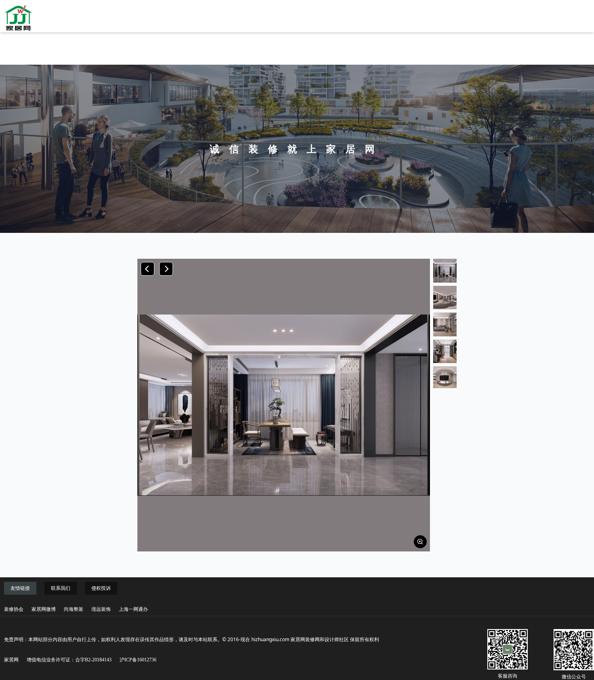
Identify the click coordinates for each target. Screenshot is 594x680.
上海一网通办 (133, 609)
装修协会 (13, 609)
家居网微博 (44, 609)
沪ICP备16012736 (138, 660)
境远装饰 (101, 609)
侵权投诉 (101, 588)
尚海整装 (73, 609)
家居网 (11, 660)
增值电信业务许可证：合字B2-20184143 (69, 660)
